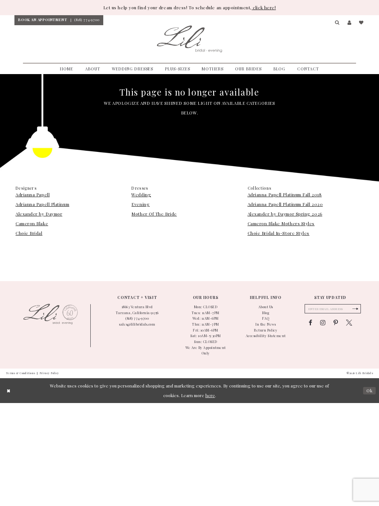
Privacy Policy (49, 373)
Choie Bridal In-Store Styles (278, 233)
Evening (140, 204)
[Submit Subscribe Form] (355, 308)
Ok (369, 390)
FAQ (265, 318)
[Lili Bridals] (189, 39)
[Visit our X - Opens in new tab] (349, 322)
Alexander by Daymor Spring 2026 (285, 214)
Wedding (141, 194)
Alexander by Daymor (39, 214)
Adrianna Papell (33, 194)
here (210, 395)
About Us (265, 306)
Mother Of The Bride (154, 214)
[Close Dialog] (8, 391)
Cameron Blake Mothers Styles (281, 223)
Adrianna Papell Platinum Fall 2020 (285, 204)
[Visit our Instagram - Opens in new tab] (322, 322)
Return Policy (265, 330)
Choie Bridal (29, 233)
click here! (264, 7)
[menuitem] (42, 20)
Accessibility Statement (266, 335)
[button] (337, 23)
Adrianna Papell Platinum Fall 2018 (285, 194)
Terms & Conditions (21, 373)
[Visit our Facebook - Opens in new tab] (310, 322)
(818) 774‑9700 (137, 318)
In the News (265, 324)
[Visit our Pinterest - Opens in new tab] (335, 322)
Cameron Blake (32, 223)
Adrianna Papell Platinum (42, 204)
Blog (265, 312)
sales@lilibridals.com (137, 324)
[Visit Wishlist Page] (361, 23)
